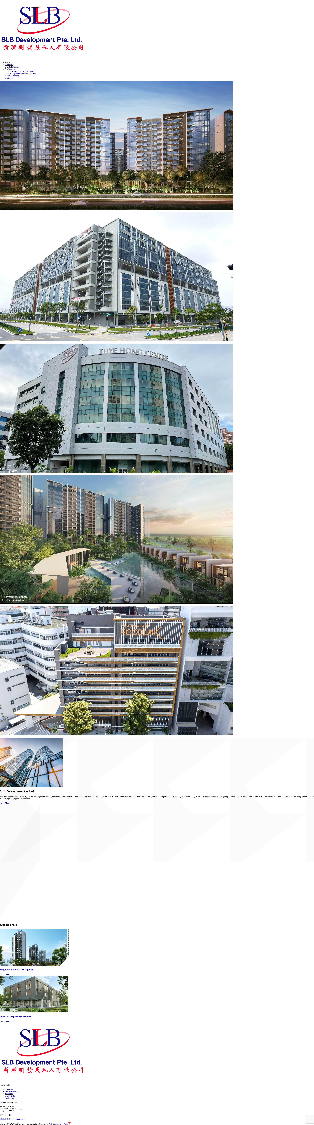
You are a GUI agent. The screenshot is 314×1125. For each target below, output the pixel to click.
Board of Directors (12, 67)
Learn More (4, 803)
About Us (9, 65)
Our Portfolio (10, 1096)
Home (7, 62)
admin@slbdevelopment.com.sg (12, 1119)
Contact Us (9, 78)
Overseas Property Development (22, 71)
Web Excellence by (58, 1124)
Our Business (10, 69)
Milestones (9, 1094)
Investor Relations (12, 76)
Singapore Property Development (23, 73)
